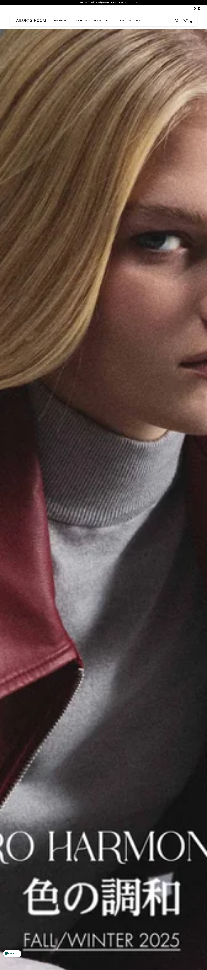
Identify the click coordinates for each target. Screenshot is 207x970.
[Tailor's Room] (29, 20)
